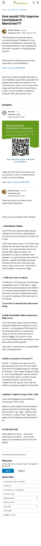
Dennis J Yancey (13, 30)
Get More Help (9, 494)
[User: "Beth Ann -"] (4, 113)
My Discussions (9, 502)
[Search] (34, 2)
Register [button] (21, 471)
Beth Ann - (11, 112)
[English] (20, 2)
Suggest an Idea (9, 515)
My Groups (8, 511)
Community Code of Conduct (14, 481)
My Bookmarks (20, 498)
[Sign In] (38, 2)
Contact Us (8, 486)
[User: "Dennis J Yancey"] (4, 31)
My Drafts (20, 506)
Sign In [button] (8, 471)
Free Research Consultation (14, 490)
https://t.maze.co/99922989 (13, 68)
